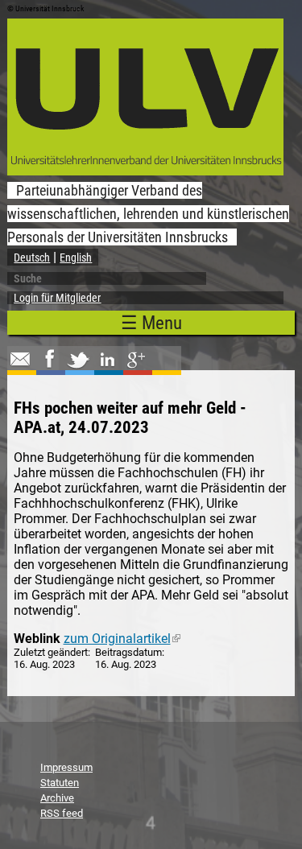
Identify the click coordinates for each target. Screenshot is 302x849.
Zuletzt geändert (51, 652)
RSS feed (61, 813)
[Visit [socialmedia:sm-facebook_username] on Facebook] (49, 367)
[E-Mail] (20, 367)
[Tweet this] (78, 367)
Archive (57, 798)
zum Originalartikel (122, 638)
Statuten (59, 783)
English (76, 257)
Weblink (37, 638)
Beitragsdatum (128, 652)
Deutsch (32, 257)
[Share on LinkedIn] (107, 367)
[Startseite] (145, 171)
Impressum (66, 767)
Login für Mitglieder (57, 297)
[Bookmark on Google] (136, 367)
